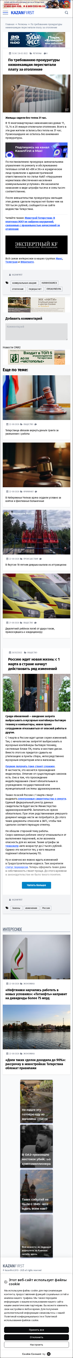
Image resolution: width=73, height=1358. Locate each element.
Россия (46, 908)
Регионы (22, 24)
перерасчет (35, 289)
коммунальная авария (24, 283)
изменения (31, 908)
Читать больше (36, 885)
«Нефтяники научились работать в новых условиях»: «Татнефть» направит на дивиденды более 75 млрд (36, 994)
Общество (28, 424)
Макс (59, 258)
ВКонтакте (27, 262)
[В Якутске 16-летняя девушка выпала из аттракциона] (36, 532)
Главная (9, 24)
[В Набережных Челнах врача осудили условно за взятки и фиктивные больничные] (36, 465)
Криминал (28, 491)
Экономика (29, 983)
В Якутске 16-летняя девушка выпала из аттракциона (35, 564)
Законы (16, 908)
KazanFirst (17, 274)
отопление (18, 289)
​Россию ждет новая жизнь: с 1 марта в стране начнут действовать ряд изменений (33, 664)
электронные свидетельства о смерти (42, 798)
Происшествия (30, 559)
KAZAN (22, 12)
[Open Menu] (5, 13)
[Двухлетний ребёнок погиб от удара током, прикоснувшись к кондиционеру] (36, 596)
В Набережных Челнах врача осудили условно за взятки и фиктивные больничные (33, 499)
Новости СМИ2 (12, 347)
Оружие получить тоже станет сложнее (30, 766)
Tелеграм (11, 262)
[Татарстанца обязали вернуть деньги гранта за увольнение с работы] (36, 397)
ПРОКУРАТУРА (54, 289)
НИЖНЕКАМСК (49, 283)
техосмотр (12, 846)
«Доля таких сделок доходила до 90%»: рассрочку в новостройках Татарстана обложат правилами (35, 1064)
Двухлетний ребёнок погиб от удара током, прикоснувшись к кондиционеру (29, 630)
